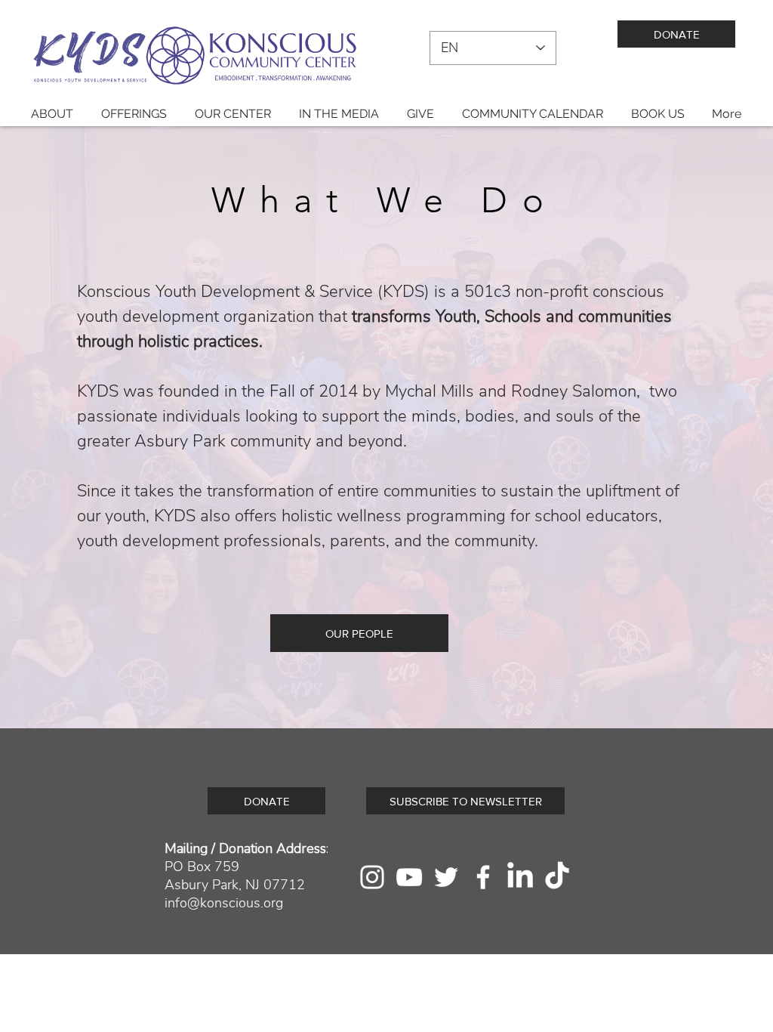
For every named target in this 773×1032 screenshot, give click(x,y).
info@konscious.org (224, 903)
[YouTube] (409, 877)
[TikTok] (557, 877)
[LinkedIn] (520, 877)
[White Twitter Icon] (446, 877)
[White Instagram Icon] (372, 877)
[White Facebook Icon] (483, 877)
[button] (52, 113)
